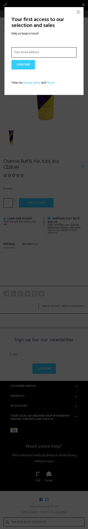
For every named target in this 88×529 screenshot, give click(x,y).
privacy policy (31, 82)
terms (50, 82)
